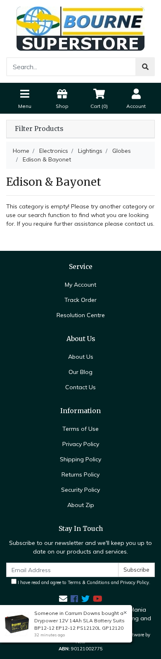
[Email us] (63, 599)
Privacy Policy (80, 444)
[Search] (145, 66)
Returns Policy (80, 474)
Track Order (80, 300)
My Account (80, 284)
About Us (80, 356)
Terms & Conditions (89, 582)
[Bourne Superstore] (80, 28)
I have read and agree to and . (83, 582)
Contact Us (80, 387)
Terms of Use (80, 428)
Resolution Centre (81, 315)
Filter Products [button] (39, 129)
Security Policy (80, 489)
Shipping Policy (80, 459)
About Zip (80, 505)
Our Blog (80, 372)
